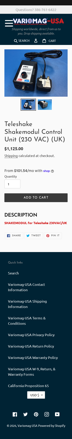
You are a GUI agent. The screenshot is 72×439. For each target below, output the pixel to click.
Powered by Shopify (51, 425)
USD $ (34, 395)
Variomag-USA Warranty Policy (33, 357)
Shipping (11, 155)
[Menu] (9, 22)
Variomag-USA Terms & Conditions (27, 320)
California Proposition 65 (28, 385)
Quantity (10, 176)
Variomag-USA (27, 425)
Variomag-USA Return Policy (31, 346)
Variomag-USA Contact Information (26, 287)
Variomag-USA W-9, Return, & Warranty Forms (31, 371)
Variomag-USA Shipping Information (27, 304)
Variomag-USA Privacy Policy (31, 335)
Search (13, 273)
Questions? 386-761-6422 (36, 9)
